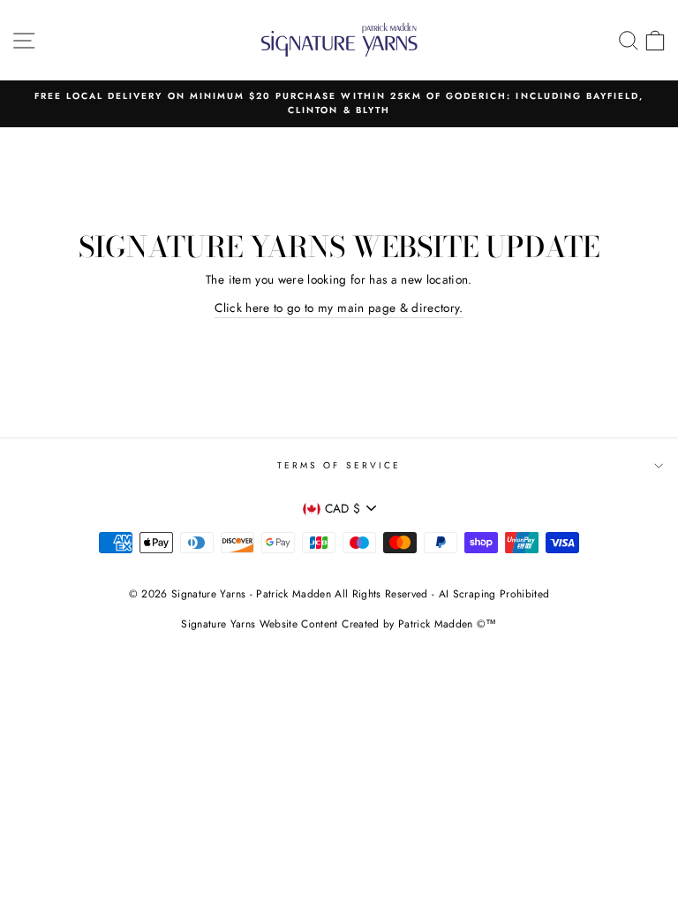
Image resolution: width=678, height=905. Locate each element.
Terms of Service (339, 465)
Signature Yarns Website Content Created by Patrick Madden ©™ (338, 624)
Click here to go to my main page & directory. (339, 307)
